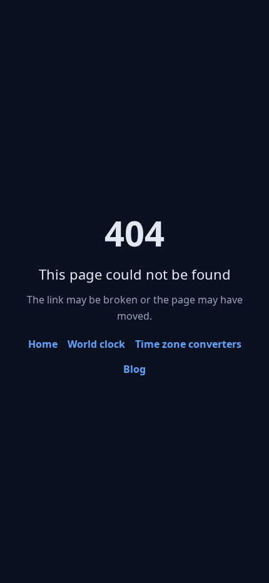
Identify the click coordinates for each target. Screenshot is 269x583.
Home (43, 344)
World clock (96, 344)
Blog (134, 369)
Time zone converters (188, 344)
